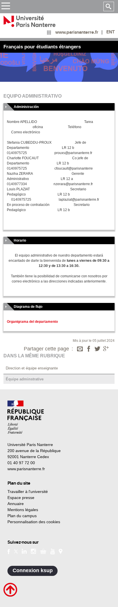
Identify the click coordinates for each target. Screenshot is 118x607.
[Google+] (106, 349)
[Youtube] (52, 551)
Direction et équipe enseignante (32, 368)
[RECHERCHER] (108, 7)
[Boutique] (43, 551)
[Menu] (5, 7)
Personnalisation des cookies (33, 521)
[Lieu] (60, 551)
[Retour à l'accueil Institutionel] (25, 417)
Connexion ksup (33, 570)
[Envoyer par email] (80, 349)
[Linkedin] (24, 551)
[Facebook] (89, 349)
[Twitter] (97, 349)
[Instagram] (33, 551)
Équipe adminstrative (25, 379)
